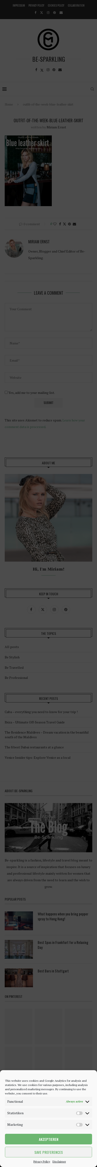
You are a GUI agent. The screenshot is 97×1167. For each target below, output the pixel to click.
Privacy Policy (41, 1161)
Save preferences (48, 1152)
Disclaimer (59, 1161)
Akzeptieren (48, 1139)
